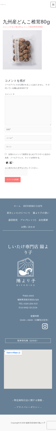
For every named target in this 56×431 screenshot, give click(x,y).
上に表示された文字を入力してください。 (22, 168)
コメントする (8, 27)
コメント (9, 94)
